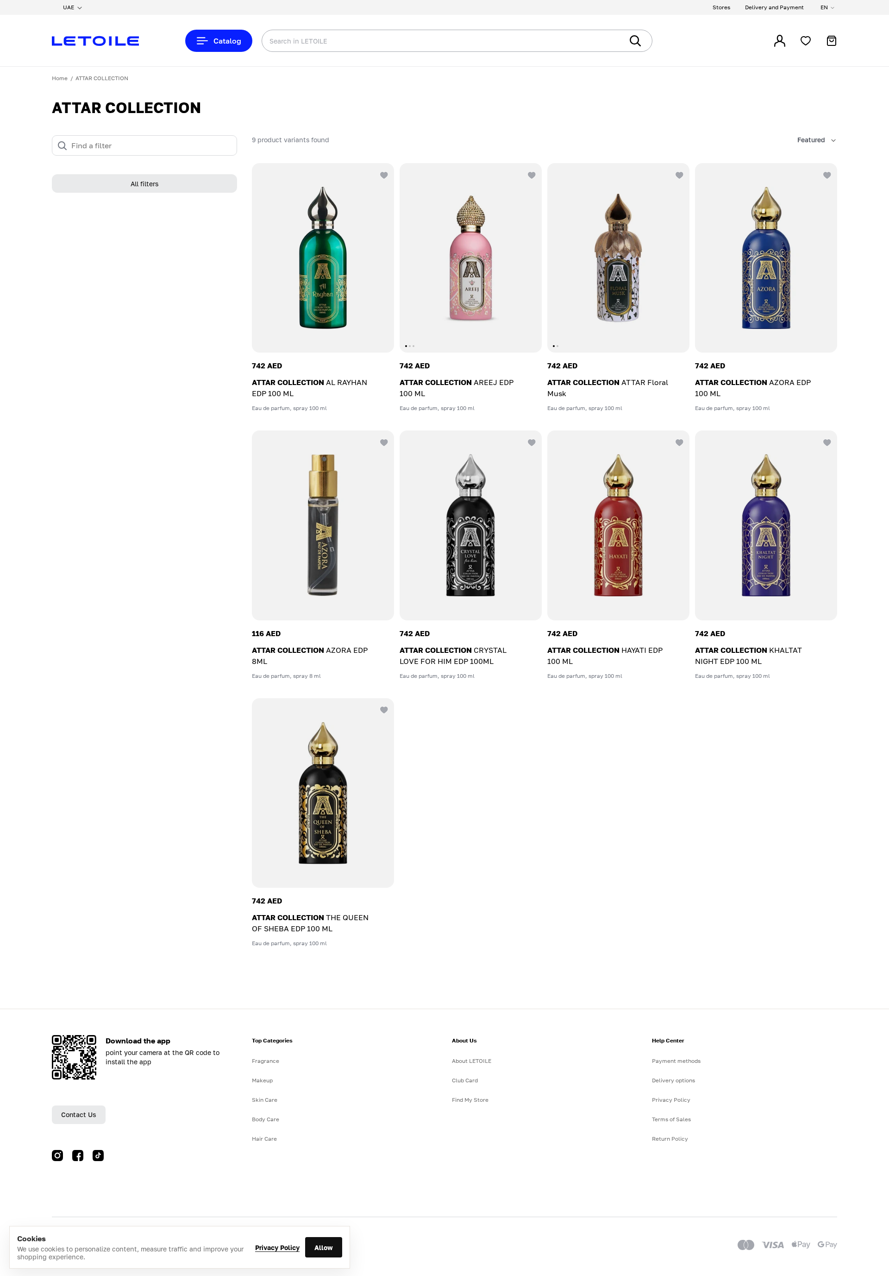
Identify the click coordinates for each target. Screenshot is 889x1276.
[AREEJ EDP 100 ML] (471, 258)
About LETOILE (471, 1060)
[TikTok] (98, 1155)
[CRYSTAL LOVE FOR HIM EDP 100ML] (471, 525)
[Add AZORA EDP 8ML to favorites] (382, 441)
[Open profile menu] (779, 41)
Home (60, 78)
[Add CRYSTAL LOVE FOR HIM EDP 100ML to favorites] (530, 441)
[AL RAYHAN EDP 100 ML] (323, 258)
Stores (721, 7)
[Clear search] (602, 41)
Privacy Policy (277, 1247)
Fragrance (265, 1060)
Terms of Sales (671, 1119)
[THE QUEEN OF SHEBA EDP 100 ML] (323, 793)
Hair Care (264, 1138)
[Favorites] (805, 41)
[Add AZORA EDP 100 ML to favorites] (826, 174)
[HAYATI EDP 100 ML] (618, 525)
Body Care (265, 1119)
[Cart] (831, 41)
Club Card (465, 1080)
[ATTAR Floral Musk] (618, 258)
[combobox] (423, 40)
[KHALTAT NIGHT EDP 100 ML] (766, 525)
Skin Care (264, 1099)
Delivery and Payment (774, 7)
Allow (323, 1247)
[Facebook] (77, 1155)
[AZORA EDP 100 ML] (766, 258)
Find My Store (470, 1099)
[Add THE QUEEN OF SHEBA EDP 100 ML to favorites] (382, 709)
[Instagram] (57, 1155)
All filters (144, 184)
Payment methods (676, 1060)
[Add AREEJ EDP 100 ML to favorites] (530, 174)
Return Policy (670, 1138)
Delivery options (673, 1080)
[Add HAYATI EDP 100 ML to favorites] (678, 441)
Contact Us (78, 1114)
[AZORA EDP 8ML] (323, 525)
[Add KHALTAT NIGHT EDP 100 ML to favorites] (826, 441)
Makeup (262, 1080)
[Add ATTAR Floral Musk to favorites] (678, 174)
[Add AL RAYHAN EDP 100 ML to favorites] (382, 174)
